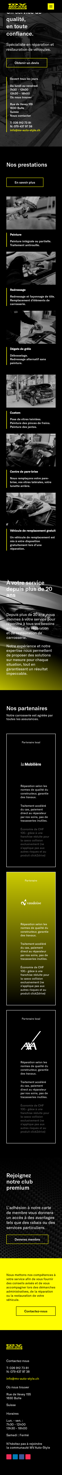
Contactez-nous (35, 1311)
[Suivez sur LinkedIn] (15, 1456)
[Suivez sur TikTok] (28, 1456)
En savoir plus (25, 182)
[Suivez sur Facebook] (21, 1456)
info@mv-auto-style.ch (25, 130)
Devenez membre (27, 1239)
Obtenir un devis (27, 63)
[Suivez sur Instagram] (8, 1456)
